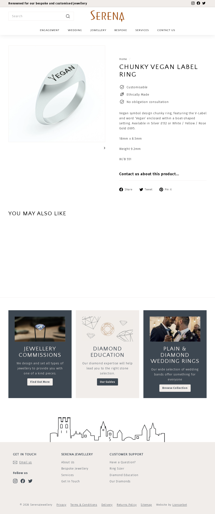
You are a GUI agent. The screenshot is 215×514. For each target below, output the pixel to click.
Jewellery (98, 30)
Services (142, 30)
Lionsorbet (179, 504)
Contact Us (166, 30)
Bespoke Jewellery (74, 468)
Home (123, 59)
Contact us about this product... (149, 174)
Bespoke (120, 30)
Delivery (107, 504)
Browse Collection (175, 387)
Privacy (61, 504)
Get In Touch (70, 481)
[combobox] (41, 16)
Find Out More (40, 381)
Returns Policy (127, 504)
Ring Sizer (117, 468)
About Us (68, 462)
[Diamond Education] (107, 329)
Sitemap (146, 504)
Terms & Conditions (83, 504)
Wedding (75, 30)
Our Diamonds (120, 481)
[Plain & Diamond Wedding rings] (175, 329)
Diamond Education (124, 475)
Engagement (49, 30)
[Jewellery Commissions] (40, 329)
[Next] (102, 147)
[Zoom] (57, 94)
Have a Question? (123, 462)
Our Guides (107, 381)
